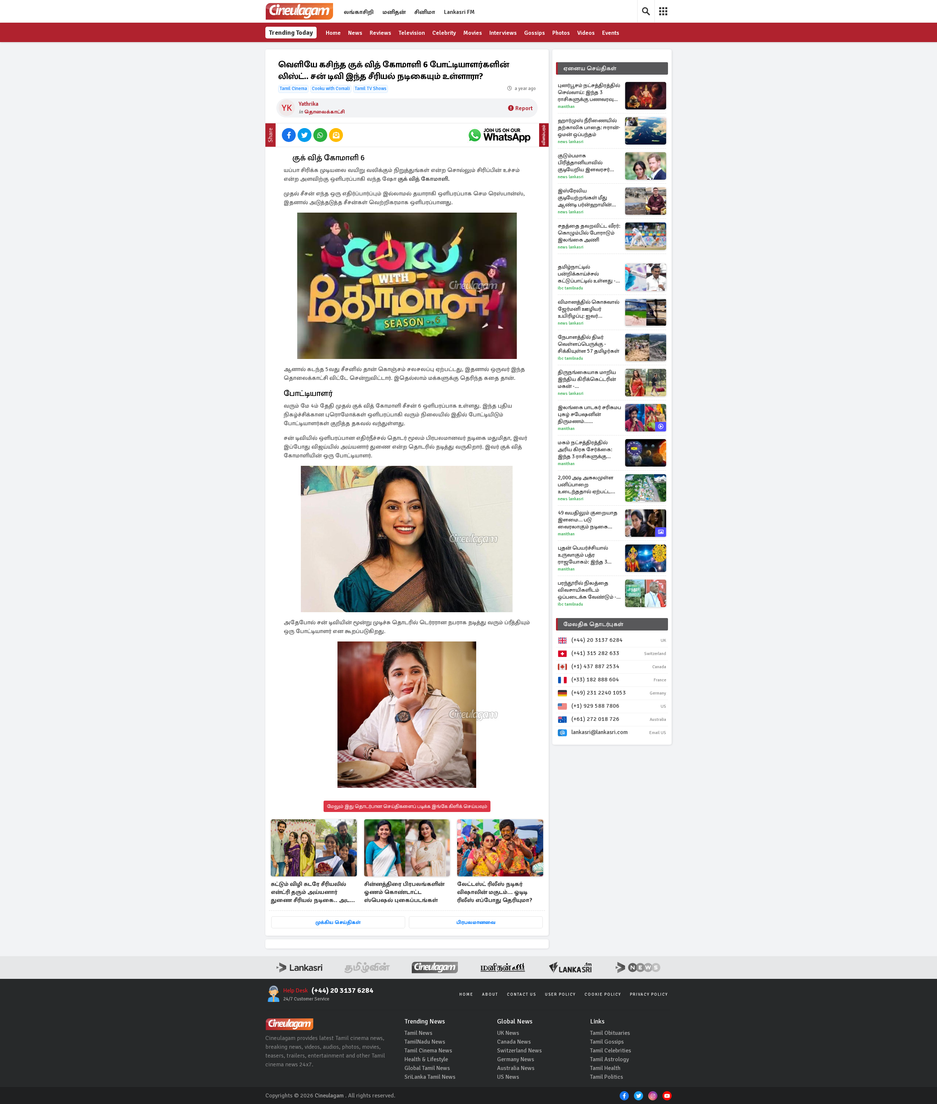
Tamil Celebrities (610, 1050)
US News (508, 1077)
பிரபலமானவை (476, 922)
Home (333, 33)
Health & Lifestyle (426, 1059)
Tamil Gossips (607, 1041)
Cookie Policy (603, 994)
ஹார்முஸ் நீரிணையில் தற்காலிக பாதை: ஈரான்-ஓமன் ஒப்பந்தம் (589, 127)
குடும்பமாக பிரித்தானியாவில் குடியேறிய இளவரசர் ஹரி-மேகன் (584, 162)
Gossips (534, 33)
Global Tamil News (427, 1068)
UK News (508, 1033)
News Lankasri (570, 142)
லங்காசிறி (359, 12)
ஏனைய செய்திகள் (590, 68)
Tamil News (418, 1033)
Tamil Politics (606, 1077)
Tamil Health (605, 1068)
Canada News (514, 1041)
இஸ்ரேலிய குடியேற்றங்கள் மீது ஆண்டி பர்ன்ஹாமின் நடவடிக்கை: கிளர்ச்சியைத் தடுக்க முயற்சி (585, 197)
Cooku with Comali (331, 88)
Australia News (515, 1068)
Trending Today (291, 33)
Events (610, 33)
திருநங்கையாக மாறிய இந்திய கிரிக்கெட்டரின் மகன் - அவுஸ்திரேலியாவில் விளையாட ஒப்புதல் (587, 379)
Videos (586, 33)
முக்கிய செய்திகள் (338, 922)
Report (524, 108)
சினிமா (424, 12)
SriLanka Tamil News (429, 1077)
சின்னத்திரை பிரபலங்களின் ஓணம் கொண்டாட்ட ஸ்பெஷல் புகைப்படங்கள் (404, 892)
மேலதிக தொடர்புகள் (593, 624)
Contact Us (521, 994)
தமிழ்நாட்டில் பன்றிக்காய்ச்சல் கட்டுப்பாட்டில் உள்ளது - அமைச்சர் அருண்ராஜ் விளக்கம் (587, 273)
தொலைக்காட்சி (324, 112)
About (490, 994)
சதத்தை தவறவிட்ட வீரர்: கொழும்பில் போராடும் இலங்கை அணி (589, 232)
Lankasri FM (459, 12)
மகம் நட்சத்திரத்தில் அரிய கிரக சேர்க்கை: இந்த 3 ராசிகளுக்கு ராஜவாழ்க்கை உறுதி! (585, 449)
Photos (561, 33)
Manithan (566, 106)
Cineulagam (329, 1095)
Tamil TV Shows (371, 88)
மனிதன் (394, 12)
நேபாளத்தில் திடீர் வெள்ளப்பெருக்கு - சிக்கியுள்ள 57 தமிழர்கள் (588, 344)
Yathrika (308, 104)
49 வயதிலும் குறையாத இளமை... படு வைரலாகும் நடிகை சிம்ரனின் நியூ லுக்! (587, 519)
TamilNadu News (424, 1041)
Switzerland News (519, 1050)
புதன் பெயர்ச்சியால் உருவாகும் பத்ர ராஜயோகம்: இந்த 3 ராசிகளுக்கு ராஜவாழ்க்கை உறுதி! (584, 554)
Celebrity (444, 33)
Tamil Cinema (293, 88)
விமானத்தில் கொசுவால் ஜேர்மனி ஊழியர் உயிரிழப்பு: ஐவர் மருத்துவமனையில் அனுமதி (588, 309)
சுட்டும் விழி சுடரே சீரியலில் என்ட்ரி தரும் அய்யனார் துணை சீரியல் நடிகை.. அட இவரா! (310, 892)
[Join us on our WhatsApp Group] (499, 135)
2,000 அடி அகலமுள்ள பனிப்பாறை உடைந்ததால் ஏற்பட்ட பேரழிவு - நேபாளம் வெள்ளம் (585, 484)
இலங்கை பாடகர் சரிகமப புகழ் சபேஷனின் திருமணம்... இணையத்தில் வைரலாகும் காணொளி (589, 414)
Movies (472, 33)
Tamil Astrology (609, 1059)
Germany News (515, 1059)
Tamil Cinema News (428, 1050)
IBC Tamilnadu (570, 288)
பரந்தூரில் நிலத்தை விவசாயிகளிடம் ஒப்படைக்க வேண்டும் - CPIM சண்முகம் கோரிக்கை (587, 590)
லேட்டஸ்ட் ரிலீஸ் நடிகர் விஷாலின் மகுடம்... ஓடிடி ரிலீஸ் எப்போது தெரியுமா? (494, 892)
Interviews (503, 33)
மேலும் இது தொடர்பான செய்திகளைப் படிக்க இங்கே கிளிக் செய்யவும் (407, 806)
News (355, 33)
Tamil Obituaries (610, 1033)
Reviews (380, 33)
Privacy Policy (649, 994)
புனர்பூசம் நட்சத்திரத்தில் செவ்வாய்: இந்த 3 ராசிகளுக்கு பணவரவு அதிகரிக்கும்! (589, 92)
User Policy (560, 994)
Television (412, 33)
